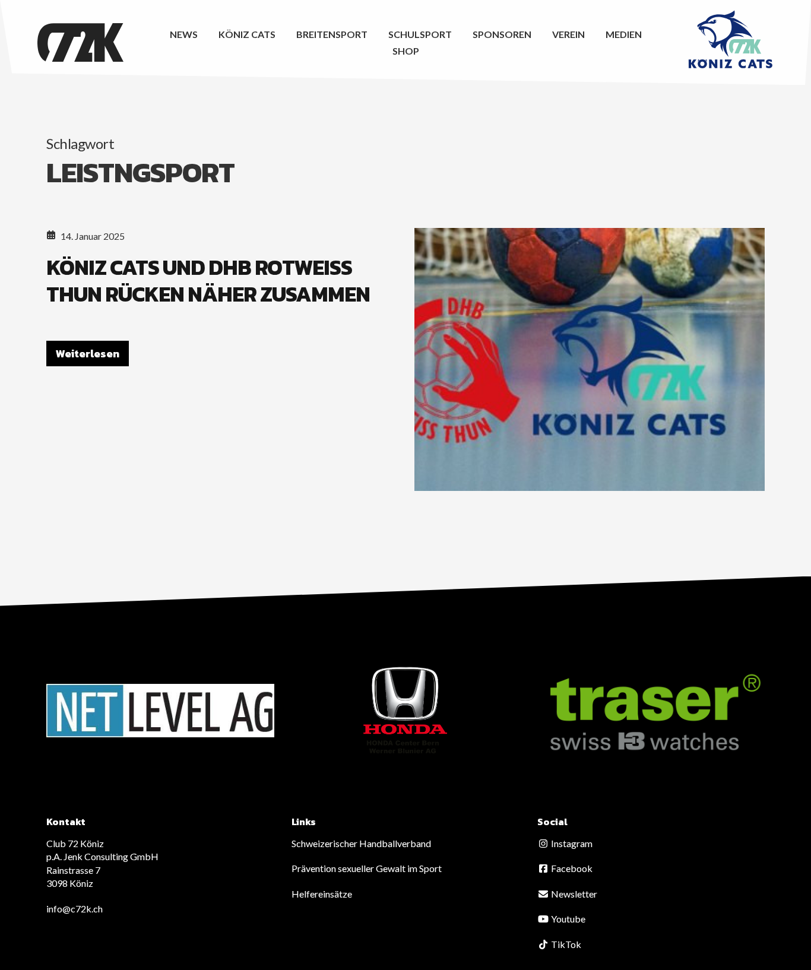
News (184, 34)
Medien (624, 34)
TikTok (565, 944)
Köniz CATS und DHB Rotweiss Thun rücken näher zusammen (208, 280)
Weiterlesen (87, 353)
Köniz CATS (246, 34)
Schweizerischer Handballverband (361, 843)
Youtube (567, 918)
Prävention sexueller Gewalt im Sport (367, 868)
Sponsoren (502, 34)
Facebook (571, 868)
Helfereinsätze (322, 893)
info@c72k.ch (74, 908)
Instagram (571, 843)
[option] (160, 710)
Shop (405, 50)
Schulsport (420, 34)
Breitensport (332, 34)
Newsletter (573, 893)
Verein (568, 34)
